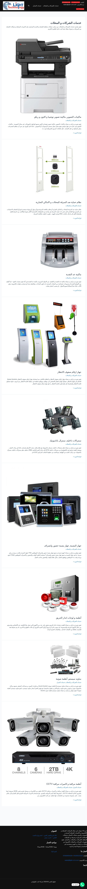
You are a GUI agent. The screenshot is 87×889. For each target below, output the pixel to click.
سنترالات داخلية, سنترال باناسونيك (65, 440)
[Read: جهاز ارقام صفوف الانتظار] (47, 334)
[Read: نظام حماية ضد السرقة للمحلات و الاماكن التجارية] (53, 171)
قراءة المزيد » (77, 133)
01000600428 (66, 2)
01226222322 (76, 2)
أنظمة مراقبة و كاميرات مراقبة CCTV (63, 784)
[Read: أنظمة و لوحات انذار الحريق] (60, 593)
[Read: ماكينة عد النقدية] (60, 249)
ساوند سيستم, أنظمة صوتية (68, 679)
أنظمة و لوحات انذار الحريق (68, 617)
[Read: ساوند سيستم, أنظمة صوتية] (65, 659)
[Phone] (82, 884)
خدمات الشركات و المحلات (51, 6)
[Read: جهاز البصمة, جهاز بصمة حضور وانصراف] (43, 504)
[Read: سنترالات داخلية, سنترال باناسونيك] (61, 418)
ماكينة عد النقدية (73, 274)
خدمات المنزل (61, 682)
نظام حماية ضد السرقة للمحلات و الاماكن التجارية (58, 202)
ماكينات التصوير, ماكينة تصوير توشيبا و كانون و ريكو (57, 117)
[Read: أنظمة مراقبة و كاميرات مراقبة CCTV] (43, 743)
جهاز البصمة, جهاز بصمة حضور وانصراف (62, 545)
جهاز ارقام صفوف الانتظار (69, 372)
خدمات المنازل (37, 6)
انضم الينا (54, 851)
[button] (28, 6)
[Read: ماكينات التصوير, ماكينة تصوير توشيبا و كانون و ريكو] (43, 76)
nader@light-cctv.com (69, 4)
